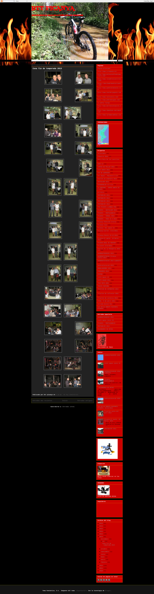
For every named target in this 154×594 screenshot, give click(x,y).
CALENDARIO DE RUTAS (105, 329)
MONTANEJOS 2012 (104, 198)
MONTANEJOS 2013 (104, 201)
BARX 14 (100, 164)
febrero (104, 562)
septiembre (105, 551)
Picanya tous (102, 225)
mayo (103, 557)
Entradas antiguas (84, 401)
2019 (102, 523)
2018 (102, 526)
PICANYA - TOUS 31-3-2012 (107, 219)
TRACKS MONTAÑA (103, 286)
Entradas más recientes (42, 401)
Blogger (108, 590)
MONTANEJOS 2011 (104, 195)
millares (101, 192)
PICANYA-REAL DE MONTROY (107, 243)
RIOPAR (100, 274)
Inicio (64, 401)
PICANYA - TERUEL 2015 (106, 216)
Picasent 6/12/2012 (105, 246)
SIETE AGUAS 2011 (104, 280)
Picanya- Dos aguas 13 (106, 228)
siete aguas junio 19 (106, 320)
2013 (102, 536)
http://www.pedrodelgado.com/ (109, 100)
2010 (102, 571)
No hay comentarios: (72, 394)
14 (104, 541)
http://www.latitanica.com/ (108, 97)
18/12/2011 (102, 153)
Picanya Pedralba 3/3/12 (107, 222)
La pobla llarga (104, 103)
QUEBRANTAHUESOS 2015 (106, 253)
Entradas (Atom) (69, 406)
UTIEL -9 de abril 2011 (106, 301)
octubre (104, 549)
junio (103, 554)
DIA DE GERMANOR (104, 173)
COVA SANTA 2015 (104, 170)
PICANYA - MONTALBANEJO (106, 213)
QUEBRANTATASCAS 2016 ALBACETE (109, 261)
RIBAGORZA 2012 (103, 271)
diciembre (105, 539)
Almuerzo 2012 (103, 156)
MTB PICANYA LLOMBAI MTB (107, 207)
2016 (102, 528)
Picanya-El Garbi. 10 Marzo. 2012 (112, 420)
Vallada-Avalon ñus (105, 304)
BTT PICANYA (52, 8)
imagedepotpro (81, 590)
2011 (102, 568)
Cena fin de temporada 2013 (47, 68)
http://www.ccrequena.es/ (107, 71)
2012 (102, 565)
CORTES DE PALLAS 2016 (106, 167)
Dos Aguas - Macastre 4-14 (108, 176)
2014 (102, 534)
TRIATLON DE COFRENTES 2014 (108, 289)
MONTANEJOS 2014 (104, 204)
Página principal (104, 68)
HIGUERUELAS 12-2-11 (105, 185)
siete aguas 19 (103, 277)
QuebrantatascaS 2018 (106, 265)
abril (103, 559)
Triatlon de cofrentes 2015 (108, 293)
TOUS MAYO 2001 (103, 283)
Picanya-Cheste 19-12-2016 (108, 235)
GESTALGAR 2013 (103, 182)
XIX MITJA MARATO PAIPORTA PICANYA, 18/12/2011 (108, 407)
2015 (102, 531)
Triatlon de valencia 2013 (108, 298)
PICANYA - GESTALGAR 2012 (107, 210)
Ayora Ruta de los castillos (108, 159)
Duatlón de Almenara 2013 (107, 179)
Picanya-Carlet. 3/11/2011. (108, 231)
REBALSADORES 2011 (104, 268)
